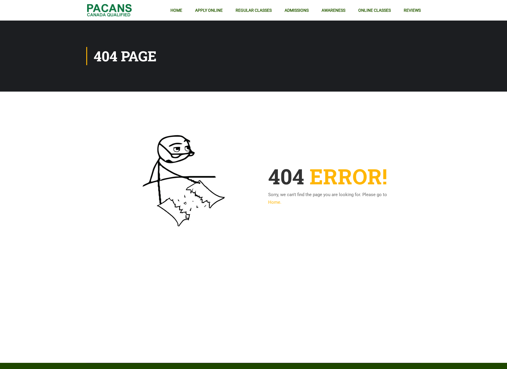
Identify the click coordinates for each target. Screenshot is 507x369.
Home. (274, 202)
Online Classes (374, 10)
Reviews (412, 10)
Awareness (333, 10)
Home (176, 10)
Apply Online (209, 10)
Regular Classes (254, 10)
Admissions (297, 10)
